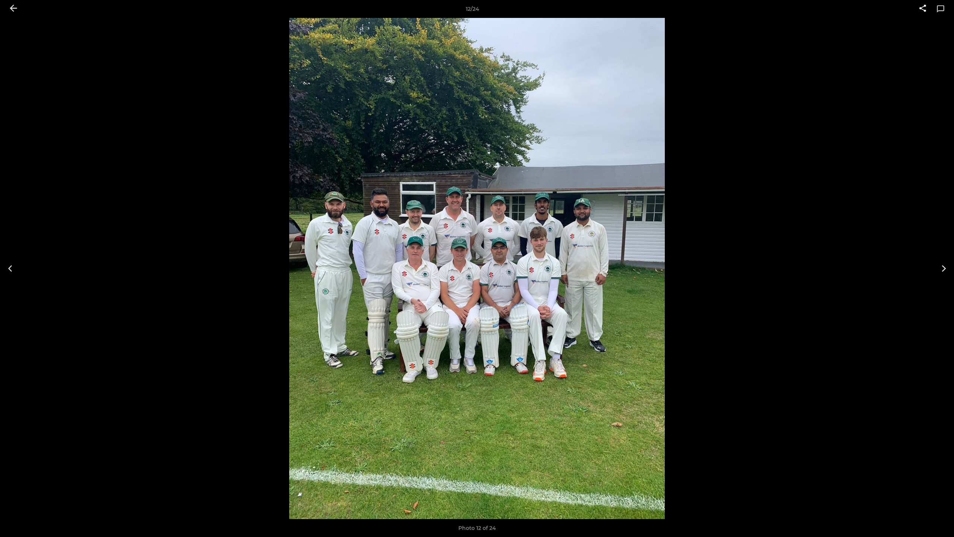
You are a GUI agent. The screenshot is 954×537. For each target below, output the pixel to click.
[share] (922, 9)
